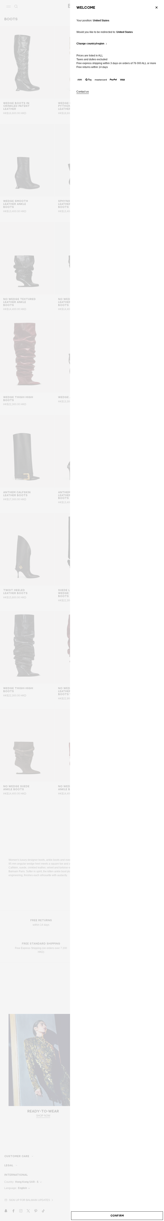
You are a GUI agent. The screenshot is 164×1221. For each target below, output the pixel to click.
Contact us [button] (82, 91)
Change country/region (90, 43)
